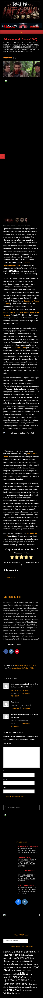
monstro (7, 977)
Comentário (6, 744)
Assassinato (9, 958)
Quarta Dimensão (16, 980)
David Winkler (9, 47)
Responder (15, 696)
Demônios (27, 47)
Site (4, 787)
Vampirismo (28, 990)
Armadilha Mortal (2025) (28, 846)
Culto (36, 45)
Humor (28, 971)
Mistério (13, 49)
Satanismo (34, 49)
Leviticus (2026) (24, 858)
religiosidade (23, 49)
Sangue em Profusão (13, 984)
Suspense (13, 987)
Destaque (22, 964)
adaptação (28, 955)
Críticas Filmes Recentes (27, 853)
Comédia (29, 961)
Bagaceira (8, 961)
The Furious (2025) (26, 885)
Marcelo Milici (12, 596)
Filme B (18, 971)
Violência (8, 993)
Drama (29, 964)
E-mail (5, 779)
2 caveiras (7, 952)
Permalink (26, 693)
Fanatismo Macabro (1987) (25, 665)
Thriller (28, 51)
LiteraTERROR (7, 974)
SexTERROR (22, 893)
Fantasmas (26, 967)
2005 (32, 45)
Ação (33, 958)
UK (23, 990)
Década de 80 (10, 967)
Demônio (18, 47)
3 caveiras (29, 951)
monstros (18, 977)
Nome (5, 771)
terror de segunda (24, 987)
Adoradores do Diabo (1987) (23, 668)
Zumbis (17, 994)
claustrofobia (19, 961)
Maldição (16, 974)
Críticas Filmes (30, 851)
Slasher (5, 987)
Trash (19, 990)
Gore (23, 971)
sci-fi (27, 983)
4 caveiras (18, 954)
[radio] (12, 557)
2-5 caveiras (24, 45)
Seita (5, 51)
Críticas (27, 43)
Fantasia (18, 967)
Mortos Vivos (28, 977)
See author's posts (14, 645)
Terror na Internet (16, 51)
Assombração (23, 958)
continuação (7, 964)
